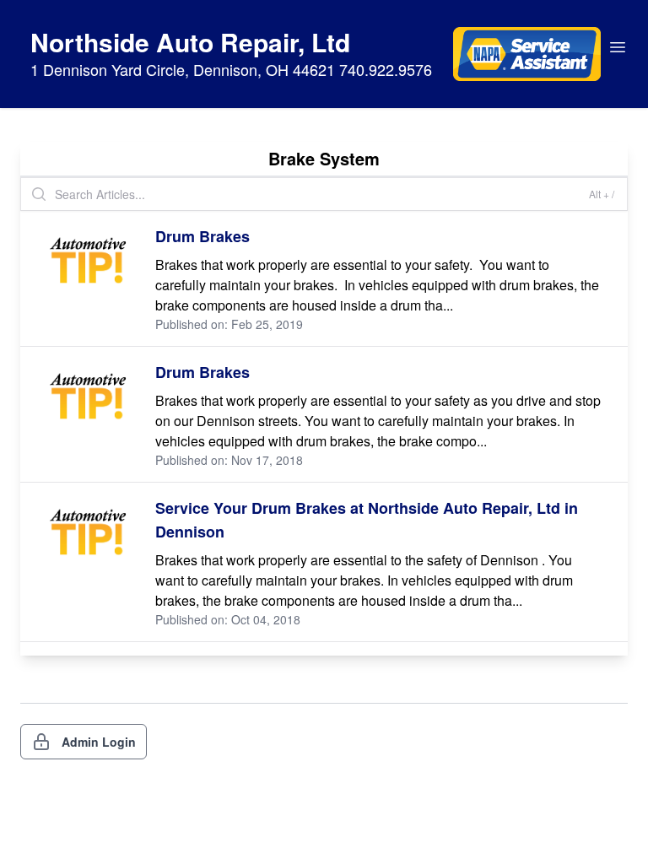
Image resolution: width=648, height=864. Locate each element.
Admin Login (99, 741)
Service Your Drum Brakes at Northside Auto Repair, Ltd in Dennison (366, 520)
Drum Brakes (202, 236)
